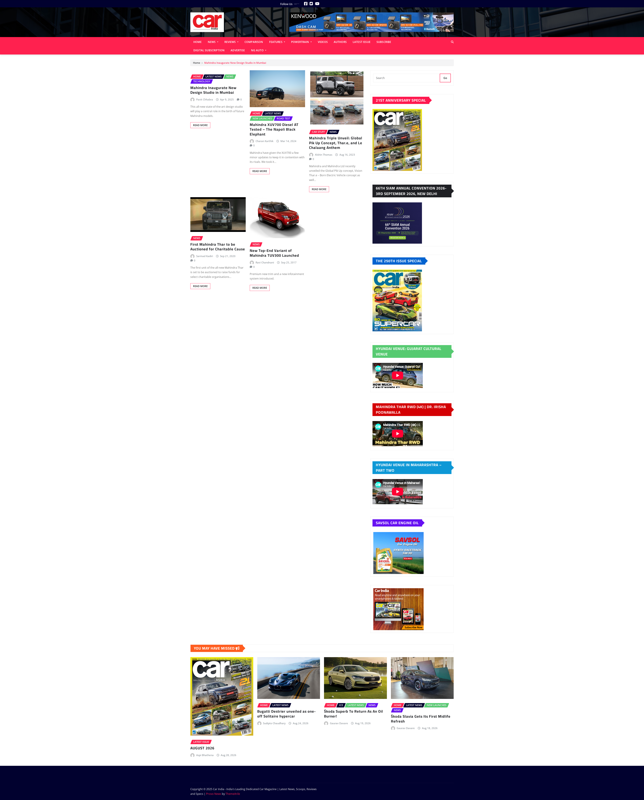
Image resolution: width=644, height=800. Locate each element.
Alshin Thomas (323, 154)
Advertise (238, 50)
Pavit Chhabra (204, 99)
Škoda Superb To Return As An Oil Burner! (353, 714)
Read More (200, 125)
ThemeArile (233, 794)
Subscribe (384, 42)
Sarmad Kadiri (204, 256)
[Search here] (452, 42)
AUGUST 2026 (202, 748)
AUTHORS (340, 42)
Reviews (230, 42)
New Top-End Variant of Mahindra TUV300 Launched (274, 253)
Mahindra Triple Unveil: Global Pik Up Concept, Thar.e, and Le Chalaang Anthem (335, 142)
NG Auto (257, 50)
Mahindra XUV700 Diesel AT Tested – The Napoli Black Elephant (274, 129)
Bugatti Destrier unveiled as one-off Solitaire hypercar (286, 714)
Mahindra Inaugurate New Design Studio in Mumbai (235, 62)
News (212, 42)
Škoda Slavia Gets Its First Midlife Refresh (420, 719)
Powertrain (300, 42)
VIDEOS (323, 42)
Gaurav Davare (339, 723)
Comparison (254, 42)
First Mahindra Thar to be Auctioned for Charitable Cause (217, 247)
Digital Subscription (209, 50)
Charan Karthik (264, 141)
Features (276, 42)
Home (197, 42)
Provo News (213, 794)
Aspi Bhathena (205, 755)
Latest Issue (361, 42)
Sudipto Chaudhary (274, 723)
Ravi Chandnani (265, 262)
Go (445, 78)
